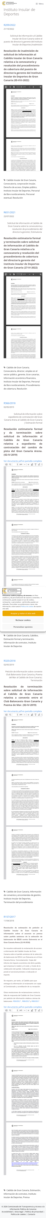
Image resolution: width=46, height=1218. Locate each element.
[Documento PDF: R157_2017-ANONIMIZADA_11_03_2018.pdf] (23, 1091)
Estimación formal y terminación (19, 639)
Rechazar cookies (23, 620)
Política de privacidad (34, 1212)
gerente (21, 374)
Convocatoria (10, 183)
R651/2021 (9, 212)
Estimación (35, 1190)
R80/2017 (35, 1001)
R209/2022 (9, 25)
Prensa (26, 1197)
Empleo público (29, 187)
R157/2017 (9, 916)
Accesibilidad (7, 1212)
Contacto (31, 1214)
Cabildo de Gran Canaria (18, 367)
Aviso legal (19, 1212)
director (21, 371)
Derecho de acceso (12, 187)
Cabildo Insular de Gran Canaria (21, 180)
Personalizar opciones (23, 627)
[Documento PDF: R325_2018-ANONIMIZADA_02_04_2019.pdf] (23, 796)
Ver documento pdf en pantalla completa (23, 461)
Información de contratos (15, 642)
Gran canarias (32, 374)
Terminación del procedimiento (18, 902)
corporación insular (26, 183)
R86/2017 (26, 1001)
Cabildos (34, 635)
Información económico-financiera (20, 378)
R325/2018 (9, 660)
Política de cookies (27, 606)
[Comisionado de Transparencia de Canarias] (9, 3)
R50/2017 (17, 1001)
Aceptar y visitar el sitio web (23, 613)
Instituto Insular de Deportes (17, 190)
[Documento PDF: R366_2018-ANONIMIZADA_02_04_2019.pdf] (23, 545)
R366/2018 (9, 403)
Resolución (18, 197)
